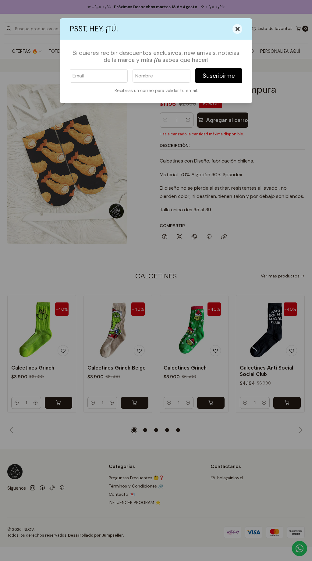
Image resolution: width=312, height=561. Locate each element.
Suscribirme (219, 76)
